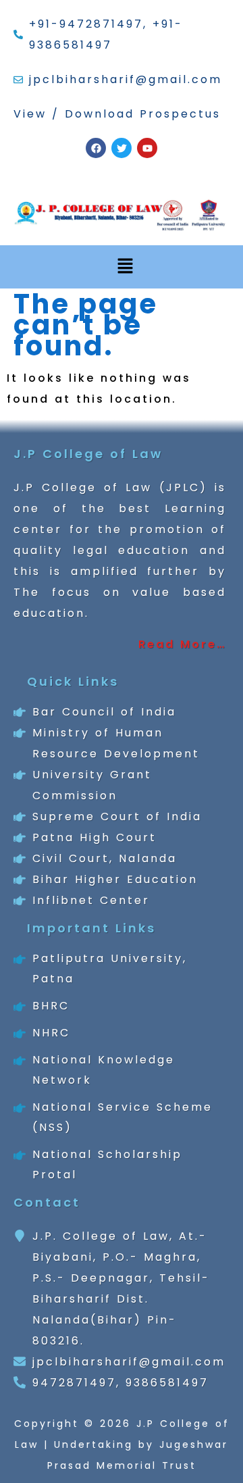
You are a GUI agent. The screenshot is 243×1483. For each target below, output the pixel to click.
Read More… (182, 644)
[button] (124, 267)
